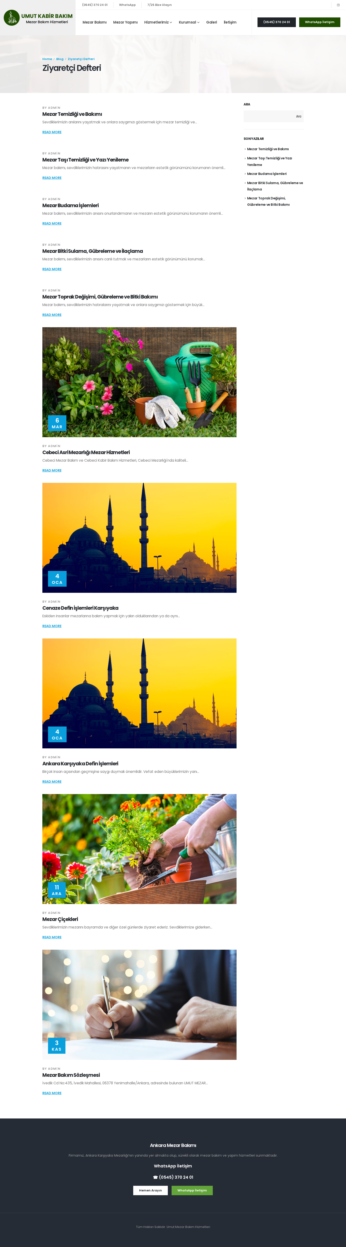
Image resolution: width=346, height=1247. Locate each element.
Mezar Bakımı (94, 22)
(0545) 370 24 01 (95, 5)
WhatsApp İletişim (173, 1166)
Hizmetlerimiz (156, 22)
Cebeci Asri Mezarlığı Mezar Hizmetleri (86, 452)
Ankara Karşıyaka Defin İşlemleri (80, 763)
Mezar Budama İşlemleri (70, 205)
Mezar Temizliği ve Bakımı (72, 114)
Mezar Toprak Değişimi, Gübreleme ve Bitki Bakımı (100, 296)
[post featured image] (139, 382)
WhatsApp (127, 5)
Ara (247, 104)
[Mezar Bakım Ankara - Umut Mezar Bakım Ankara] (37, 17)
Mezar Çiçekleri (60, 919)
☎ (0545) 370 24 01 (173, 1177)
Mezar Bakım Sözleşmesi (71, 1075)
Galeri (211, 22)
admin (54, 108)
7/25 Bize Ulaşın (159, 5)
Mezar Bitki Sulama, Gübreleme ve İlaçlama (92, 251)
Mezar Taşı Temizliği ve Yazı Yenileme (85, 159)
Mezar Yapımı (125, 22)
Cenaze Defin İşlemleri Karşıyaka (80, 608)
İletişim (230, 22)
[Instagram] (338, 5)
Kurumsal (187, 22)
